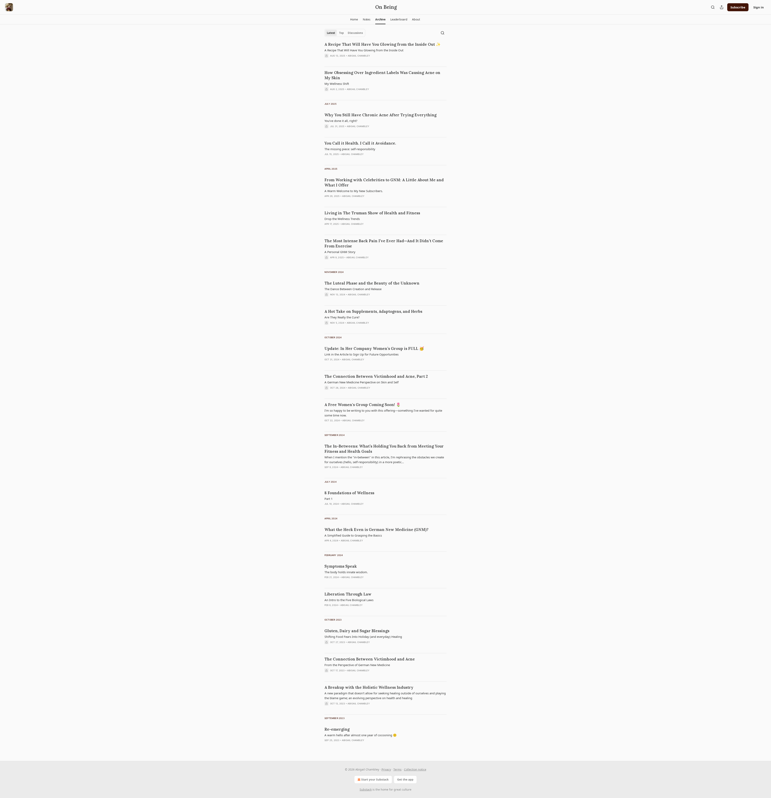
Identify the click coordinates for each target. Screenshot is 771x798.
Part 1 (328, 499)
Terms (397, 769)
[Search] (713, 7)
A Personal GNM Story (339, 252)
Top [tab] (341, 33)
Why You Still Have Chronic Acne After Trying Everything (380, 114)
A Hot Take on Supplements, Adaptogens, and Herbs (373, 311)
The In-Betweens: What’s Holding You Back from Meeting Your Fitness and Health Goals (384, 449)
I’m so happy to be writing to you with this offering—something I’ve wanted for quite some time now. (383, 412)
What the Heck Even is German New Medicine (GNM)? (376, 529)
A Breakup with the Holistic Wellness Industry (368, 687)
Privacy (386, 769)
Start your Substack (375, 779)
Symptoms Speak (340, 566)
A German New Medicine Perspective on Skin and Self (361, 382)
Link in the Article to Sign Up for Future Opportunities (361, 354)
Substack (366, 789)
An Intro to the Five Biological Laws (348, 600)
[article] (385, 52)
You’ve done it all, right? (340, 121)
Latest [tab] (331, 33)
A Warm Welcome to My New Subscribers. (353, 191)
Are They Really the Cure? (342, 317)
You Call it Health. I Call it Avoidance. (360, 143)
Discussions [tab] (355, 33)
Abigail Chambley (359, 55)
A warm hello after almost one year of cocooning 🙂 (360, 735)
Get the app (405, 779)
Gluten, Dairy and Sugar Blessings (356, 630)
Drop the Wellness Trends (342, 219)
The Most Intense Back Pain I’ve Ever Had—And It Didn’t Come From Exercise (383, 243)
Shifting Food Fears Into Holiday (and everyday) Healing (363, 637)
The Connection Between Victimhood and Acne (369, 659)
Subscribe (737, 7)
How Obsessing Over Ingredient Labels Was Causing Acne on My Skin (382, 75)
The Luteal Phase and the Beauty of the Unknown (371, 283)
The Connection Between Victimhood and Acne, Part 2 (376, 376)
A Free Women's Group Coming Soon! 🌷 (362, 404)
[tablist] (344, 33)
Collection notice (415, 769)
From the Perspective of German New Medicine (357, 665)
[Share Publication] (722, 7)
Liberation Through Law (347, 594)
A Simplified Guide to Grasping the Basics (353, 535)
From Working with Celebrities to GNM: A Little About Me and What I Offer (384, 182)
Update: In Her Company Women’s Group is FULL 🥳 (374, 348)
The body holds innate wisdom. (346, 572)
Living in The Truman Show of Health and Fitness (372, 213)
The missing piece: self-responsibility (349, 149)
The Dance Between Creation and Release (352, 289)
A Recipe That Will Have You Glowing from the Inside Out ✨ (382, 44)
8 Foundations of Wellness (349, 492)
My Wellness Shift (336, 84)
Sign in (758, 7)
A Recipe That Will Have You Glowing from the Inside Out (363, 50)
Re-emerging (337, 729)
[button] (354, 19)
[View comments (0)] (335, 61)
